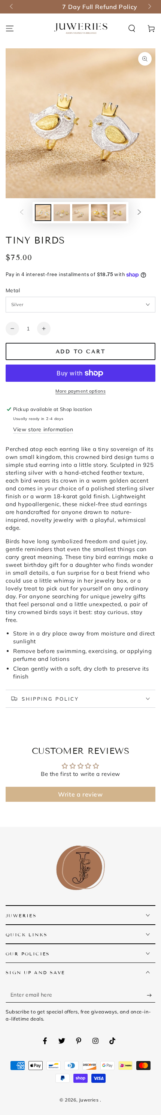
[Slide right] (149, 6)
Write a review (80, 794)
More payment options (80, 391)
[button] (132, 28)
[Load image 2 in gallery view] (62, 212)
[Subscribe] (151, 995)
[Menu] (9, 28)
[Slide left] (12, 6)
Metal (13, 290)
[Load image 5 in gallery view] (118, 212)
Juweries (89, 1100)
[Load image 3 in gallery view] (80, 212)
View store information (43, 429)
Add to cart (81, 351)
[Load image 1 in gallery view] (43, 212)
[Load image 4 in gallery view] (99, 212)
